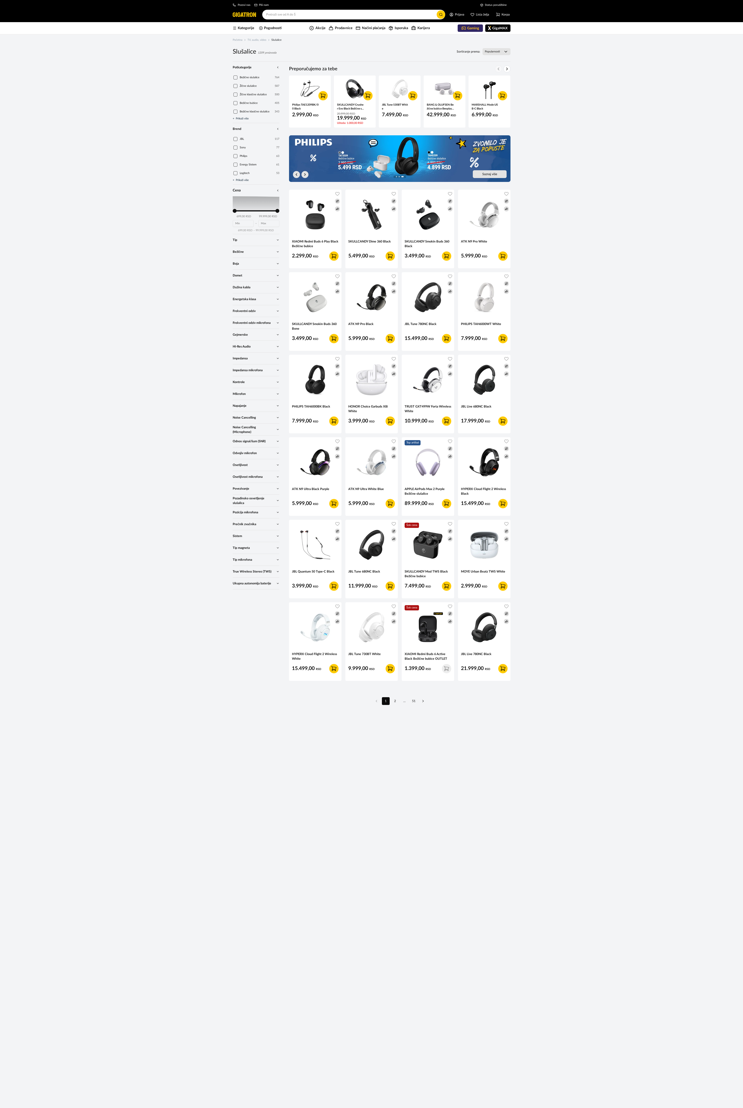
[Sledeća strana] (423, 701)
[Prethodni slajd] (296, 174)
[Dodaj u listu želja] (337, 193)
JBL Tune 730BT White (364, 654)
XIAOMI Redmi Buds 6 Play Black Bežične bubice (315, 244)
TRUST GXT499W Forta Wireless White (428, 409)
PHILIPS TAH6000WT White (481, 324)
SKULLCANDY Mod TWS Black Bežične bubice (426, 574)
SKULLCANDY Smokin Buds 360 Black (427, 244)
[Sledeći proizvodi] (506, 68)
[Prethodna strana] (376, 701)
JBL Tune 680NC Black (364, 571)
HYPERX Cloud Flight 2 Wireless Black (483, 491)
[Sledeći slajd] (304, 174)
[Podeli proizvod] (337, 208)
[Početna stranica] (244, 14)
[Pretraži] (441, 14)
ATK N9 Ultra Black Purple (310, 489)
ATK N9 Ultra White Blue (366, 489)
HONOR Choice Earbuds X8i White (368, 409)
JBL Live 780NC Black (476, 654)
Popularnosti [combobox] (492, 51)
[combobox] (353, 14)
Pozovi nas (244, 5)
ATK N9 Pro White (474, 241)
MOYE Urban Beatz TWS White (483, 571)
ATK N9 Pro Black (361, 324)
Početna (237, 40)
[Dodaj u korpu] (323, 95)
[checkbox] (235, 77)
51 (413, 701)
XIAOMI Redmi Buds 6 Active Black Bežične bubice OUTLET (426, 656)
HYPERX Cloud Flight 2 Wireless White (314, 656)
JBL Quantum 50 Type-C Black (313, 571)
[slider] (235, 211)
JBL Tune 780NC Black (420, 324)
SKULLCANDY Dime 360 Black (369, 241)
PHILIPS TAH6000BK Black (311, 406)
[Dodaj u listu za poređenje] (337, 201)
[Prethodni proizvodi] (498, 68)
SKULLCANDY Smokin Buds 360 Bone (314, 326)
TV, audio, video (256, 40)
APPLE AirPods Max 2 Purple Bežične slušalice (425, 491)
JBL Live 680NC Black (476, 406)
